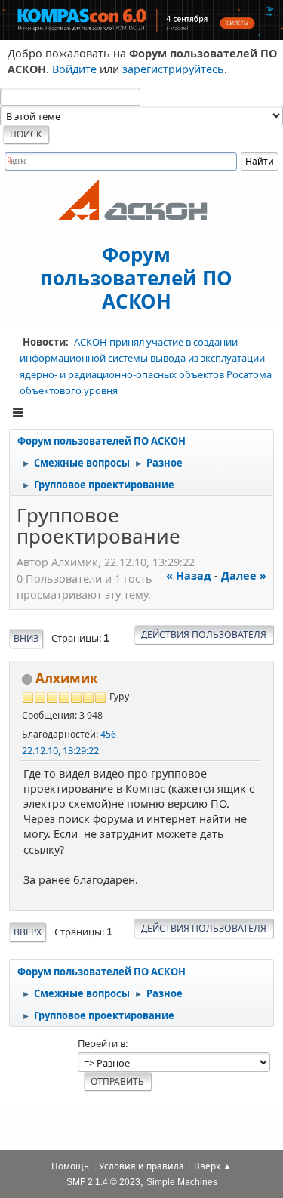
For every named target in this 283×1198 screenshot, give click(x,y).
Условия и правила (141, 1166)
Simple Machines (181, 1182)
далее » (243, 575)
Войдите (74, 69)
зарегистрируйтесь (173, 69)
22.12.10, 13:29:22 (60, 750)
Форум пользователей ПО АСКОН (136, 277)
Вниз (26, 638)
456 (108, 734)
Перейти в (101, 1043)
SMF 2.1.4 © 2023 (103, 1182)
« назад (188, 575)
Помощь (70, 1166)
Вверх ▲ (213, 1166)
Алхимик (66, 678)
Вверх (28, 931)
